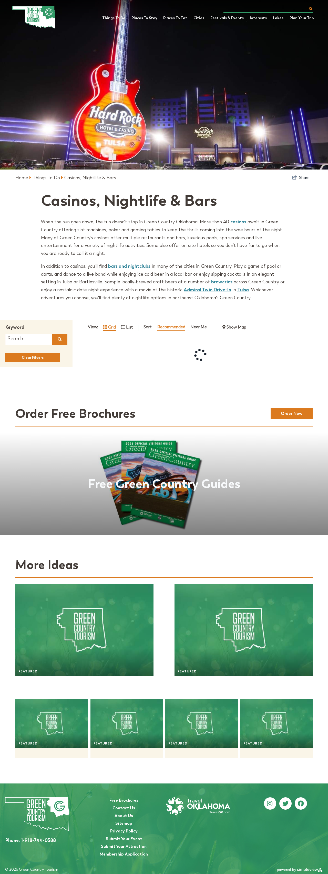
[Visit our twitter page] (285, 804)
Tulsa (243, 290)
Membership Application (124, 854)
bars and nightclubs (129, 266)
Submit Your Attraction (124, 846)
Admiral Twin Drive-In (207, 290)
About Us (124, 815)
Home (22, 178)
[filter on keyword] (59, 339)
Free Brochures (123, 800)
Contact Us (123, 808)
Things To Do (47, 178)
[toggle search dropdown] (310, 9)
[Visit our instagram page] (269, 804)
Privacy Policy (124, 831)
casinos (238, 222)
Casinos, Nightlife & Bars (90, 178)
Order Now (291, 413)
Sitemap (123, 823)
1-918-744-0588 (30, 840)
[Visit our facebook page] (301, 804)
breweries (221, 282)
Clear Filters (33, 357)
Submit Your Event (124, 838)
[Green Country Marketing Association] (38, 17)
